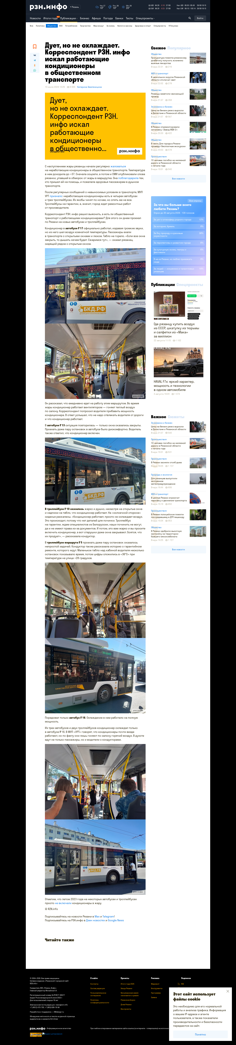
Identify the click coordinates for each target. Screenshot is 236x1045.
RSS (182, 984)
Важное (158, 416)
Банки (119, 18)
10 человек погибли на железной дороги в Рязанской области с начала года (168, 163)
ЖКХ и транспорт (159, 73)
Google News (116, 920)
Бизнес (84, 18)
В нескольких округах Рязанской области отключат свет (168, 78)
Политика (40, 26)
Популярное (179, 47)
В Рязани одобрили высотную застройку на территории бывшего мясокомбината (166, 534)
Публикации (163, 284)
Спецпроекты (160, 26)
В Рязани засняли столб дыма (166, 462)
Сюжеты (176, 416)
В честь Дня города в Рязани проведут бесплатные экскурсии (168, 145)
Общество (51, 26)
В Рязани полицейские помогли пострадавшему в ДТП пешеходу (167, 515)
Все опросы (195, 200)
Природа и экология (161, 474)
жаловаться (118, 166)
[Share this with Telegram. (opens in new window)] (34, 60)
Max (97, 916)
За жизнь (111, 26)
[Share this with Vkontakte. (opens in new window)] (34, 55)
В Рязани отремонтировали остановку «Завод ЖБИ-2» (165, 128)
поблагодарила (128, 178)
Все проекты (126, 1009)
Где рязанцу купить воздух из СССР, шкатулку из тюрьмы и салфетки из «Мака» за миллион (176, 330)
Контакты (94, 984)
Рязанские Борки (128, 1000)
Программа (156, 993)
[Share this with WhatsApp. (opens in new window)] (34, 70)
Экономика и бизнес (161, 106)
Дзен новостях (95, 920)
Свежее (158, 47)
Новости (35, 18)
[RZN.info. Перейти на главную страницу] (48, 7)
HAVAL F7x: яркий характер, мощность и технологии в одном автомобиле (174, 385)
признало (56, 196)
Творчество (85, 26)
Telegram (108, 916)
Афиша (96, 18)
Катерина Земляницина (89, 87)
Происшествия (159, 156)
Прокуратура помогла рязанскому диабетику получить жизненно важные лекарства (169, 60)
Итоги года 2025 (127, 984)
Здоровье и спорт (143, 26)
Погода (108, 18)
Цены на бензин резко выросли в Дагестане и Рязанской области (168, 111)
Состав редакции (97, 988)
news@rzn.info (62, 1005)
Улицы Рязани (126, 988)
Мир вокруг (98, 26)
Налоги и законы (124, 26)
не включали (63, 903)
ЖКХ (61, 26)
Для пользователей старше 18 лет (44, 1000)
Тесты (129, 18)
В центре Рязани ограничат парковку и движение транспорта (169, 499)
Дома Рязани (126, 1004)
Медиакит (155, 984)
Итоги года (50, 18)
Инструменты (156, 988)
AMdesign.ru (59, 1012)
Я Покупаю (173, 26)
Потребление (71, 26)
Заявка (154, 997)
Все (31, 26)
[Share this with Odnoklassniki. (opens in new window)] (34, 65)
